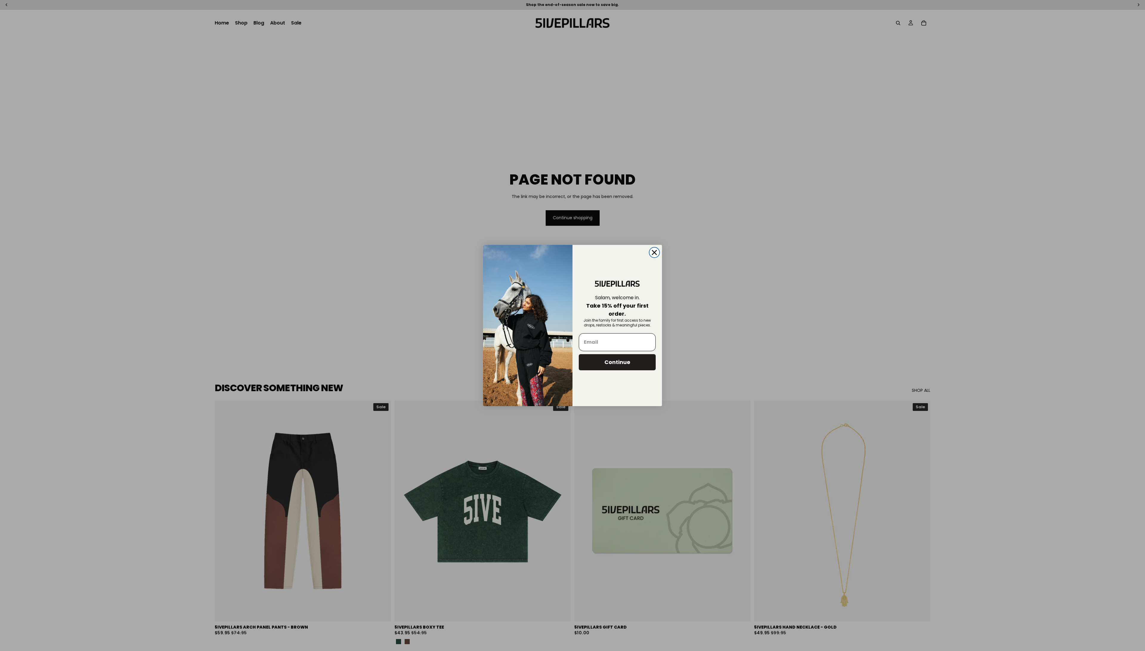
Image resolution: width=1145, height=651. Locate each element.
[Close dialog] (654, 252)
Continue (617, 362)
